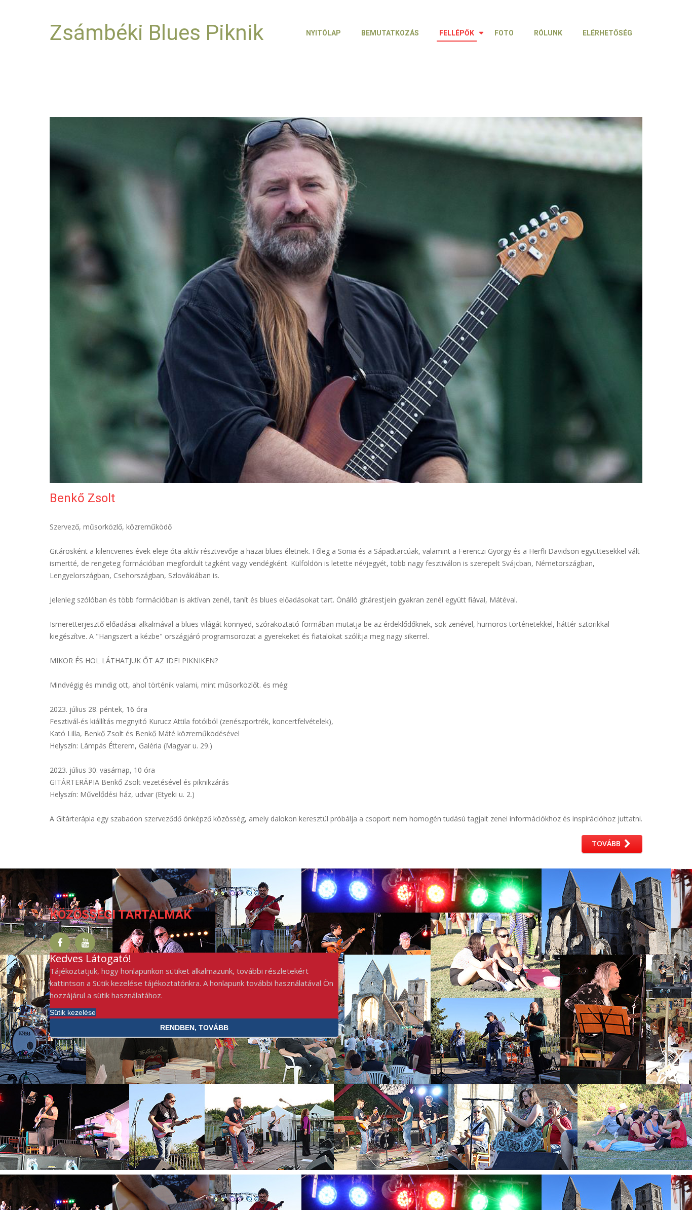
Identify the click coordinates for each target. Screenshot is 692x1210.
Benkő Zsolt (82, 498)
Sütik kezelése (73, 1012)
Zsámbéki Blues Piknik (156, 32)
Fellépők (456, 33)
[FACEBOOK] (60, 942)
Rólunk (548, 33)
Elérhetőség (607, 33)
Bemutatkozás (390, 33)
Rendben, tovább (194, 1028)
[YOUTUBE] (85, 942)
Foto (504, 33)
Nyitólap (323, 33)
